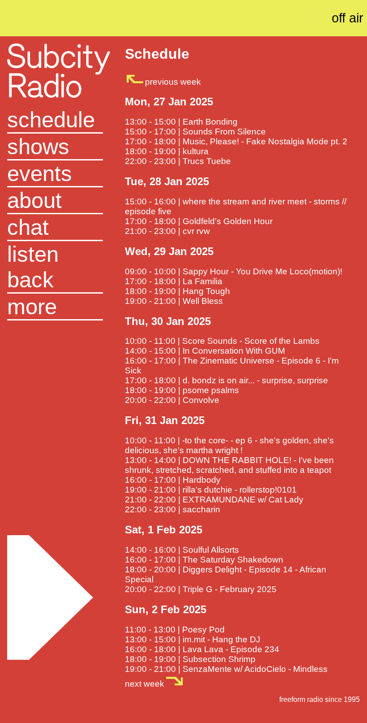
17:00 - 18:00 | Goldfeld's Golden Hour (199, 221)
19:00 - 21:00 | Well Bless (174, 301)
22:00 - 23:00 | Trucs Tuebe (178, 161)
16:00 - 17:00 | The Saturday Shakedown (204, 559)
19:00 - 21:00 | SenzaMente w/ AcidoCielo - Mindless (226, 669)
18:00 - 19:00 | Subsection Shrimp (190, 659)
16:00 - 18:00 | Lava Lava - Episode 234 (202, 649)
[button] (54, 307)
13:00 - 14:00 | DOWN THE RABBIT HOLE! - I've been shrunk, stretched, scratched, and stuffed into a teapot (229, 465)
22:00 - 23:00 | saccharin (172, 509)
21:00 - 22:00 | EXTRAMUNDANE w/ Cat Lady (214, 499)
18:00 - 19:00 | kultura (167, 151)
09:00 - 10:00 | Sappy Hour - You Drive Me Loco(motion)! (233, 271)
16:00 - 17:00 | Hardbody (173, 480)
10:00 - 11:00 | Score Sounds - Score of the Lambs (222, 341)
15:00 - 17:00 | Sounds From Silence (195, 131)
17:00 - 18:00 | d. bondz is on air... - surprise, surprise (226, 380)
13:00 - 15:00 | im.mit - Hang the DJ (192, 639)
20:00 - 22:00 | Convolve (172, 400)
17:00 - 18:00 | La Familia (173, 281)
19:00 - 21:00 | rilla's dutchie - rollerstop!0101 (211, 489)
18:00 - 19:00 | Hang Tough (177, 291)
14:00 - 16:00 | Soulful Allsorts (182, 549)
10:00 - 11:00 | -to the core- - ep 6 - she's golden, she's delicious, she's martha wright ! (229, 445)
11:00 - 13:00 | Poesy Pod (175, 629)
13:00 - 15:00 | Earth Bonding (181, 121)
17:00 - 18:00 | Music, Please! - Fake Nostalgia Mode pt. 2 (236, 141)
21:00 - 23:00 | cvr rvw (167, 231)
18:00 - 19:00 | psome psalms (182, 390)
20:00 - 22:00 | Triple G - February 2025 (201, 589)
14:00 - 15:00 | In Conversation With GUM (205, 350)
